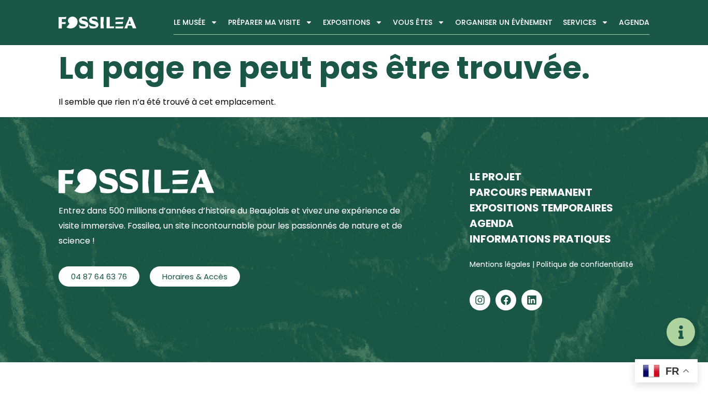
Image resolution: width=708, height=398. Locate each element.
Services (579, 22)
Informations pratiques (540, 239)
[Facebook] (505, 300)
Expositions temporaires (541, 208)
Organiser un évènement (504, 22)
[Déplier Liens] (681, 332)
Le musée (189, 22)
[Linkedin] (531, 300)
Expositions (346, 22)
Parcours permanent (531, 192)
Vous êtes (412, 22)
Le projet (495, 176)
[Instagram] (480, 300)
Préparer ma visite (264, 22)
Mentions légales (501, 264)
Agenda (634, 22)
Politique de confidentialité (584, 264)
